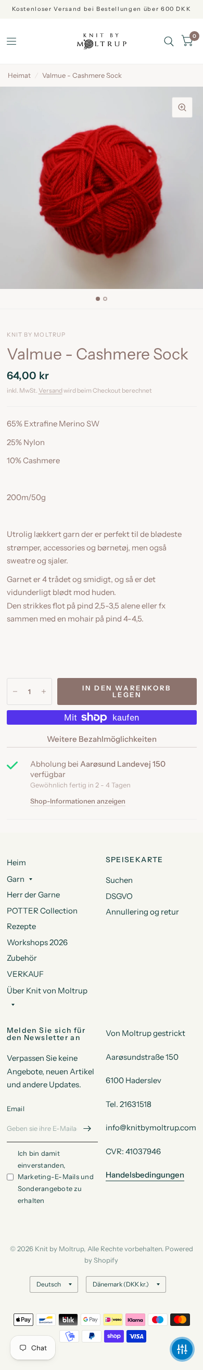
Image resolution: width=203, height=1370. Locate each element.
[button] (182, 1349)
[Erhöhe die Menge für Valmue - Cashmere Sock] (44, 691)
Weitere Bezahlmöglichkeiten (102, 739)
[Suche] (168, 41)
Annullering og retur (142, 912)
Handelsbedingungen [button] (145, 1175)
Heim (16, 862)
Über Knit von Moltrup (47, 990)
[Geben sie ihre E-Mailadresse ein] (87, 1128)
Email (15, 1108)
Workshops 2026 (37, 942)
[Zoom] (182, 107)
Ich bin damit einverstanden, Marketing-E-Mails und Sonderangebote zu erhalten (56, 1177)
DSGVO (119, 896)
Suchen (119, 880)
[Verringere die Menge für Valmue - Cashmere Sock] (15, 691)
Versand (50, 390)
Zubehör (22, 958)
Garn (15, 879)
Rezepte (21, 926)
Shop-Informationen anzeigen (77, 801)
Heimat (19, 75)
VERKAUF (25, 974)
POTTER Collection (42, 911)
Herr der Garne (33, 895)
